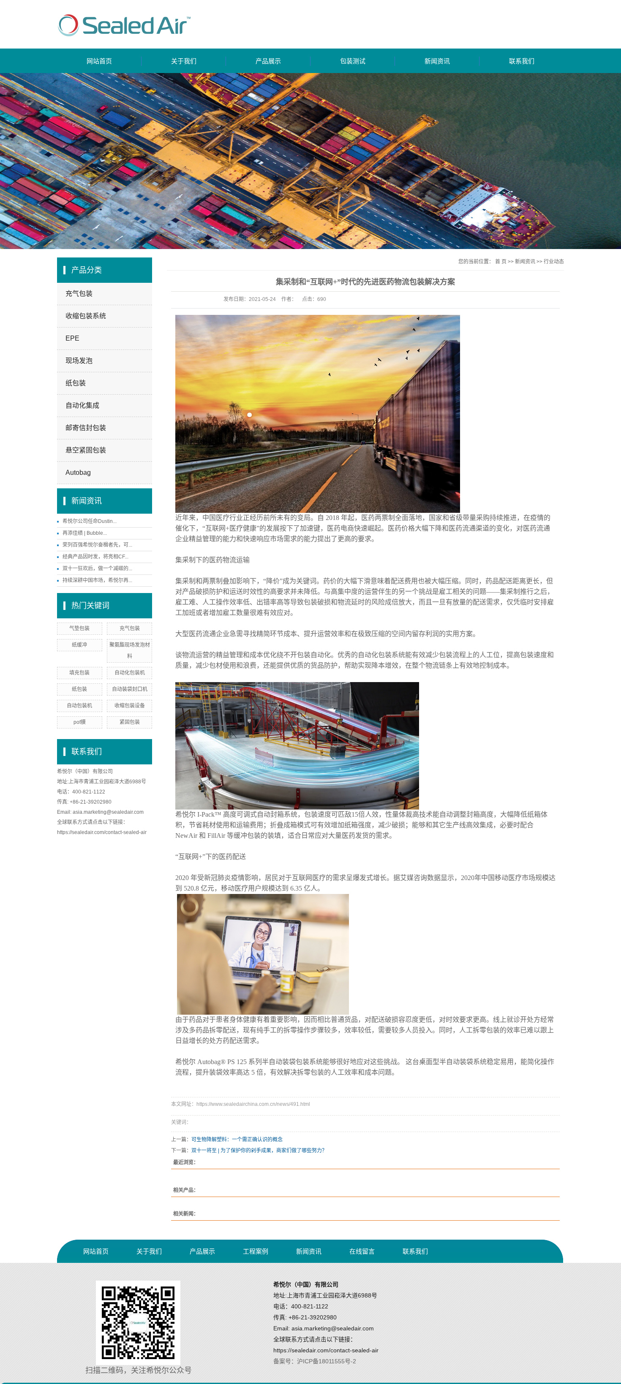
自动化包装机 (129, 673)
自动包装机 (79, 706)
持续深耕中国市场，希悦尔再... (97, 580)
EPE (72, 338)
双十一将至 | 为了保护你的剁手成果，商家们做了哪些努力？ (259, 1151)
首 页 (501, 262)
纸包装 (75, 383)
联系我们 (521, 61)
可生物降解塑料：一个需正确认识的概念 (237, 1140)
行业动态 (554, 262)
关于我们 (183, 61)
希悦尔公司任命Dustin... (90, 521)
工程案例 (255, 1251)
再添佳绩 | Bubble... (85, 533)
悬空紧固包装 (85, 450)
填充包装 (79, 673)
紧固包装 (130, 722)
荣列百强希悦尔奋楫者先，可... (97, 545)
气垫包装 (79, 628)
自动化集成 (82, 405)
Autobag (78, 472)
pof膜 (80, 722)
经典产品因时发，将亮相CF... (95, 557)
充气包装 (79, 293)
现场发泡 (79, 360)
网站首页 (99, 61)
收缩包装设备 (129, 706)
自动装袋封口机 (129, 689)
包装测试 (352, 61)
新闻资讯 (437, 61)
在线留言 (362, 1251)
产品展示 (268, 61)
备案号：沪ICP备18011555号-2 (314, 1361)
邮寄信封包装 (85, 427)
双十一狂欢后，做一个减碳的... (97, 568)
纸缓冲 (79, 645)
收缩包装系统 (85, 316)
